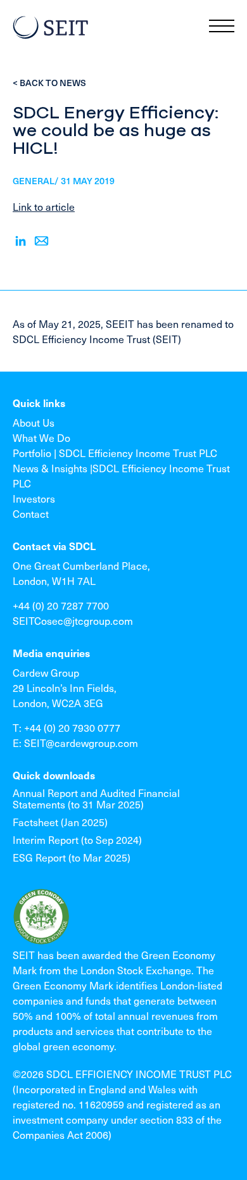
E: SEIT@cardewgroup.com (75, 742)
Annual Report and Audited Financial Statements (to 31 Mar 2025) (96, 798)
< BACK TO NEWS (49, 82)
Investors (34, 498)
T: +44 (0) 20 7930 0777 (66, 727)
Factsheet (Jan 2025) (60, 821)
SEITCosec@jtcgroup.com (73, 620)
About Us (33, 422)
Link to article (44, 206)
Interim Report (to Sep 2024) (77, 839)
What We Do (41, 437)
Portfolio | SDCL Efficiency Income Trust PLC (115, 452)
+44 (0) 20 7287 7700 (61, 605)
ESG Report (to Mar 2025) (71, 857)
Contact (31, 513)
